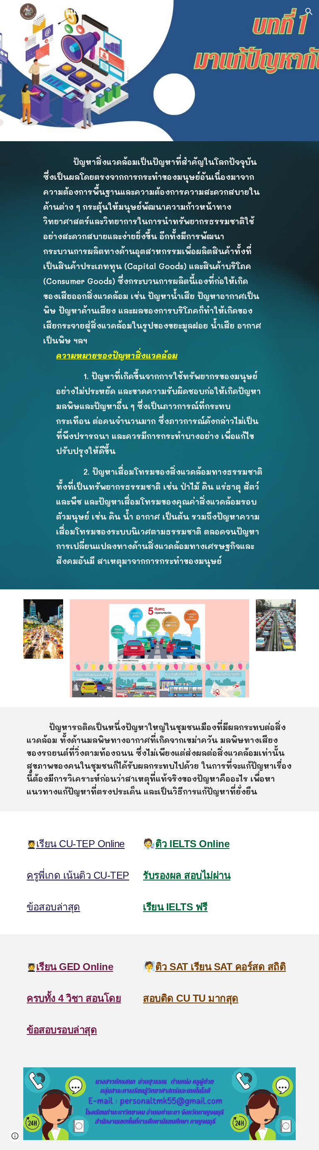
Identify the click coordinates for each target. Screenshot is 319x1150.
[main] (159, 365)
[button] (10, 11)
